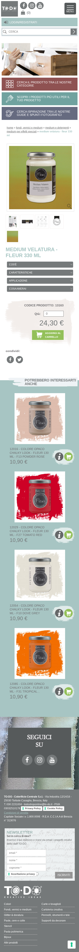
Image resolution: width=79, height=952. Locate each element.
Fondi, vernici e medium (17, 909)
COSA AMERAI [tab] (17, 288)
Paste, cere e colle (14, 920)
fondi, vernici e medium (29, 127)
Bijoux (7, 937)
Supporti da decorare (54, 920)
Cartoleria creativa (52, 909)
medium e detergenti (57, 127)
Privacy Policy (33, 808)
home (10, 127)
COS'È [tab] (13, 264)
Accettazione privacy (23, 873)
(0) (29, 12)
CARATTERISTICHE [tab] (20, 272)
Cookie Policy (55, 808)
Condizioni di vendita (16, 812)
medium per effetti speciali (22, 131)
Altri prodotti (11, 942)
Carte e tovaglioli (51, 904)
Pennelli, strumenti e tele (56, 915)
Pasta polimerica (13, 931)
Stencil (8, 926)
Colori (7, 904)
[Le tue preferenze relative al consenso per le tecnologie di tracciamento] (72, 945)
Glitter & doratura (13, 915)
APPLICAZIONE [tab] (18, 280)
